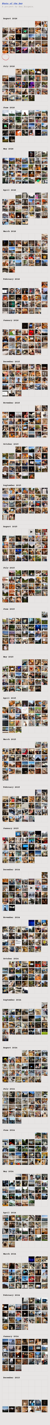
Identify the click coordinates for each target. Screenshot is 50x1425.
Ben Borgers (26, 7)
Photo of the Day (12, 3)
